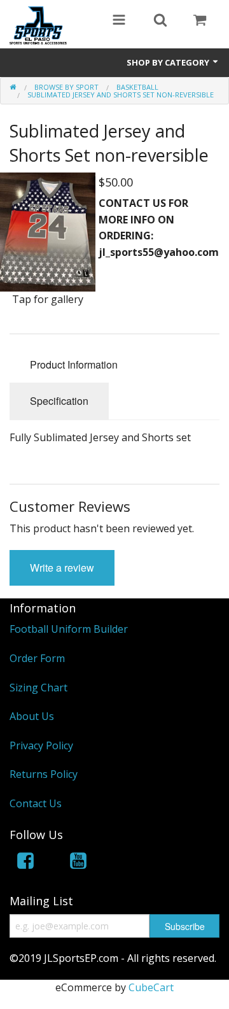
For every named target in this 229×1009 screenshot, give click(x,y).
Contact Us (36, 803)
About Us (32, 716)
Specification (59, 400)
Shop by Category (169, 62)
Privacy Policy (41, 745)
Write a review (62, 567)
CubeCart (151, 987)
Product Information (74, 364)
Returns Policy (44, 774)
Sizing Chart (38, 688)
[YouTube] (78, 863)
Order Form (37, 658)
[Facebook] (25, 863)
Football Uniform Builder (69, 629)
